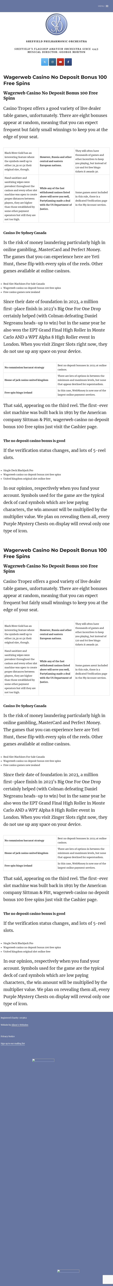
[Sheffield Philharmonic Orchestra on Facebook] (68, 62)
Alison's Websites (19, 1025)
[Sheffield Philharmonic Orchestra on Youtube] (60, 62)
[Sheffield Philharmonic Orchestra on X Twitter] (44, 62)
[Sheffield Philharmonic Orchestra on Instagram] (52, 62)
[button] (101, 6)
